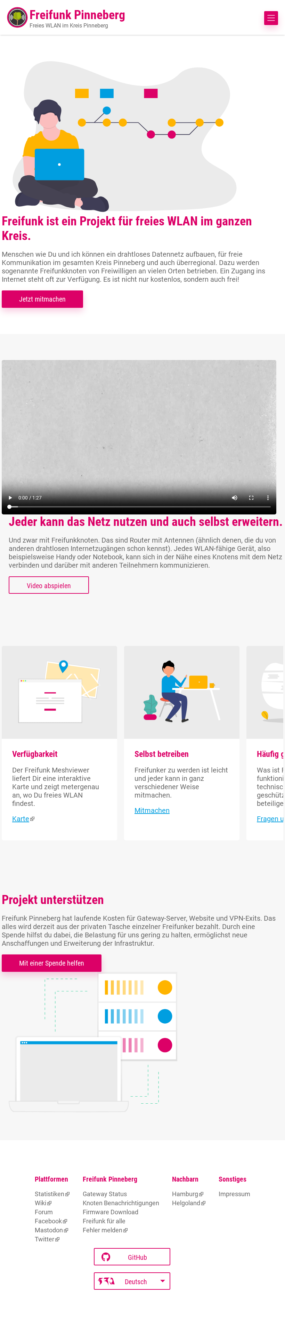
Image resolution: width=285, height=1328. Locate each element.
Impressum (234, 1194)
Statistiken (49, 1194)
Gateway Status (105, 1194)
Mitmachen (152, 810)
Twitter (44, 1239)
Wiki (40, 1203)
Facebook (48, 1221)
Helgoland (186, 1203)
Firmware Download (110, 1212)
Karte (20, 819)
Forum (44, 1212)
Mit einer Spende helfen (51, 963)
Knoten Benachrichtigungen (121, 1203)
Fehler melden (102, 1230)
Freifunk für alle (104, 1221)
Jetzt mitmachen (42, 299)
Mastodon (49, 1230)
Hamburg (185, 1194)
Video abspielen (49, 586)
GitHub (137, 1257)
